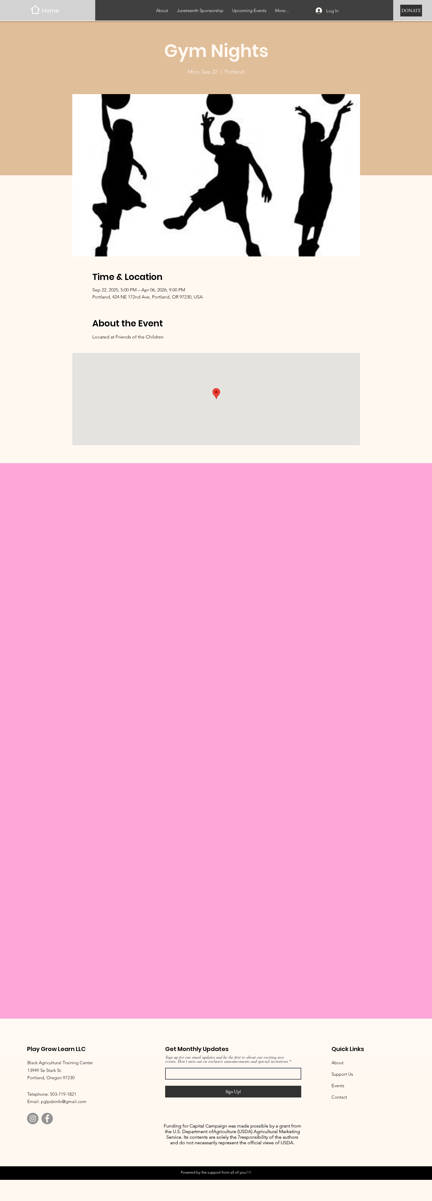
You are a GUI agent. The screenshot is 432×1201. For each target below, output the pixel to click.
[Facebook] (47, 1118)
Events (337, 1085)
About (337, 1062)
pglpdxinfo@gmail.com (63, 1101)
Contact (339, 1097)
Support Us (342, 1074)
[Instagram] (32, 1118)
